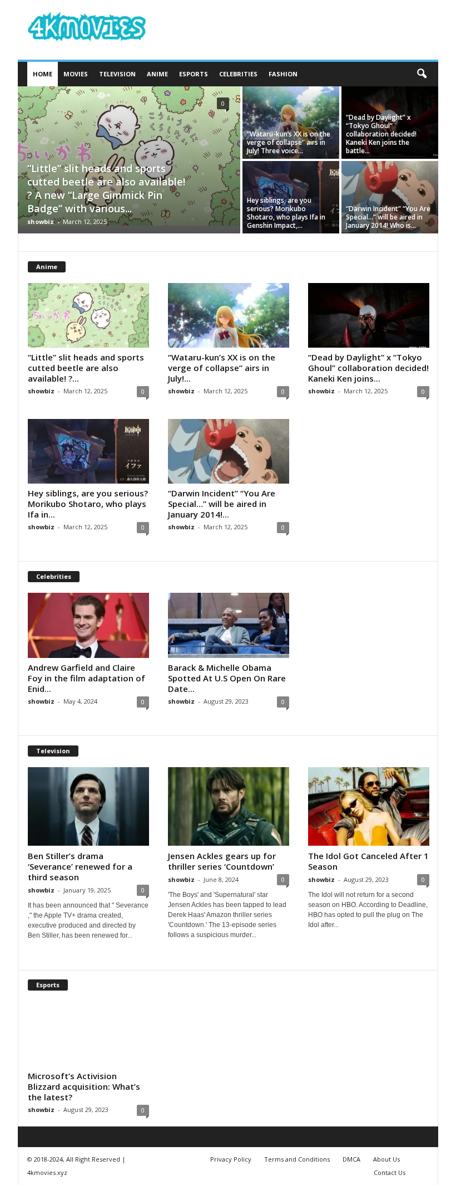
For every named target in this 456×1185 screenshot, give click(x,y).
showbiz (40, 221)
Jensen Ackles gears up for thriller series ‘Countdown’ (222, 861)
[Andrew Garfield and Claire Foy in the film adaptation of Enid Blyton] (88, 625)
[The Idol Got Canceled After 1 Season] (368, 806)
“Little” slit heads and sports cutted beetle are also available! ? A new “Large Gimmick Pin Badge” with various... (106, 188)
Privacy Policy (230, 1159)
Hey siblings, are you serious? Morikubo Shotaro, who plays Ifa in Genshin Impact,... (286, 213)
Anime (157, 74)
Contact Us (389, 1172)
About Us (386, 1159)
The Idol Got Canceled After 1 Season (368, 861)
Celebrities (238, 74)
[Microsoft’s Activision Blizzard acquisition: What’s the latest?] (88, 1033)
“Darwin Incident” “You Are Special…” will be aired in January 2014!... (221, 503)
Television (117, 74)
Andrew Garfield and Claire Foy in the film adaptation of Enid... (86, 678)
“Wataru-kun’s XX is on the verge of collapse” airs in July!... (221, 368)
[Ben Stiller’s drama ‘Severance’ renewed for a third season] (88, 806)
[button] (421, 74)
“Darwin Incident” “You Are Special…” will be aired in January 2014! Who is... (388, 217)
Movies (75, 74)
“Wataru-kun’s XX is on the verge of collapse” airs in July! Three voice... (288, 142)
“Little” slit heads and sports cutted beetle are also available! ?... (86, 368)
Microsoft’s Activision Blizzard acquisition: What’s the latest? (84, 1086)
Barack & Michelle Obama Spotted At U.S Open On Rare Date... (227, 678)
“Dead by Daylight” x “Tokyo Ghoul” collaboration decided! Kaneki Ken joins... (368, 368)
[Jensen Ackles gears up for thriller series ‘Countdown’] (228, 806)
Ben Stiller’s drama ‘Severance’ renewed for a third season (80, 866)
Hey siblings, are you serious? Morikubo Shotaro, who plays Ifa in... (88, 503)
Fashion (283, 74)
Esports (193, 74)
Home (42, 74)
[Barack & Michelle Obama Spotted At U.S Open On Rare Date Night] (228, 625)
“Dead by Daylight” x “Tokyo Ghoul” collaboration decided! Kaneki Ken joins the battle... (381, 134)
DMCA (351, 1159)
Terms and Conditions (297, 1159)
